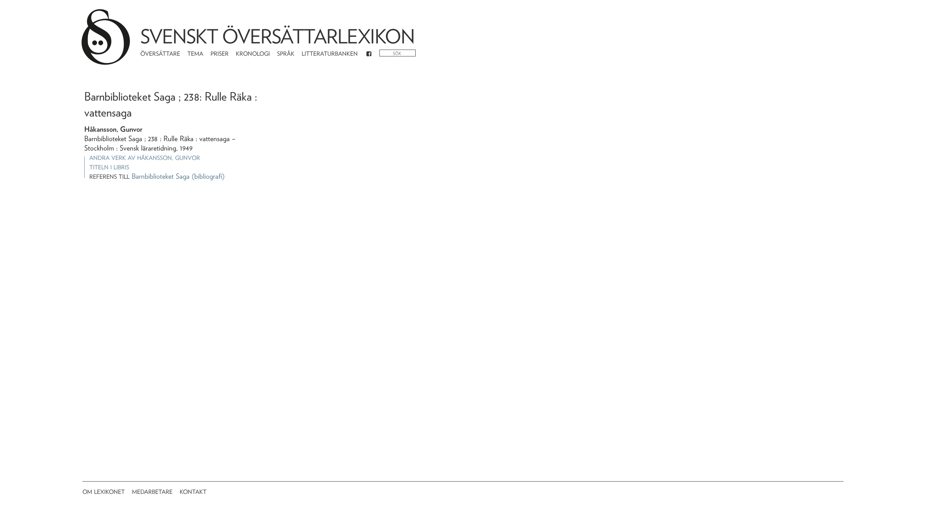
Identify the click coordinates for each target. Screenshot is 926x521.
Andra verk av (144, 157)
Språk (285, 53)
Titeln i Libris (109, 167)
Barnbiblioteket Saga (161, 176)
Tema (195, 53)
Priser (220, 53)
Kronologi (253, 53)
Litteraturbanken (330, 53)
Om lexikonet (103, 491)
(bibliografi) (208, 176)
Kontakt (193, 491)
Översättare (160, 53)
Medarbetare (152, 491)
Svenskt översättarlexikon (277, 36)
